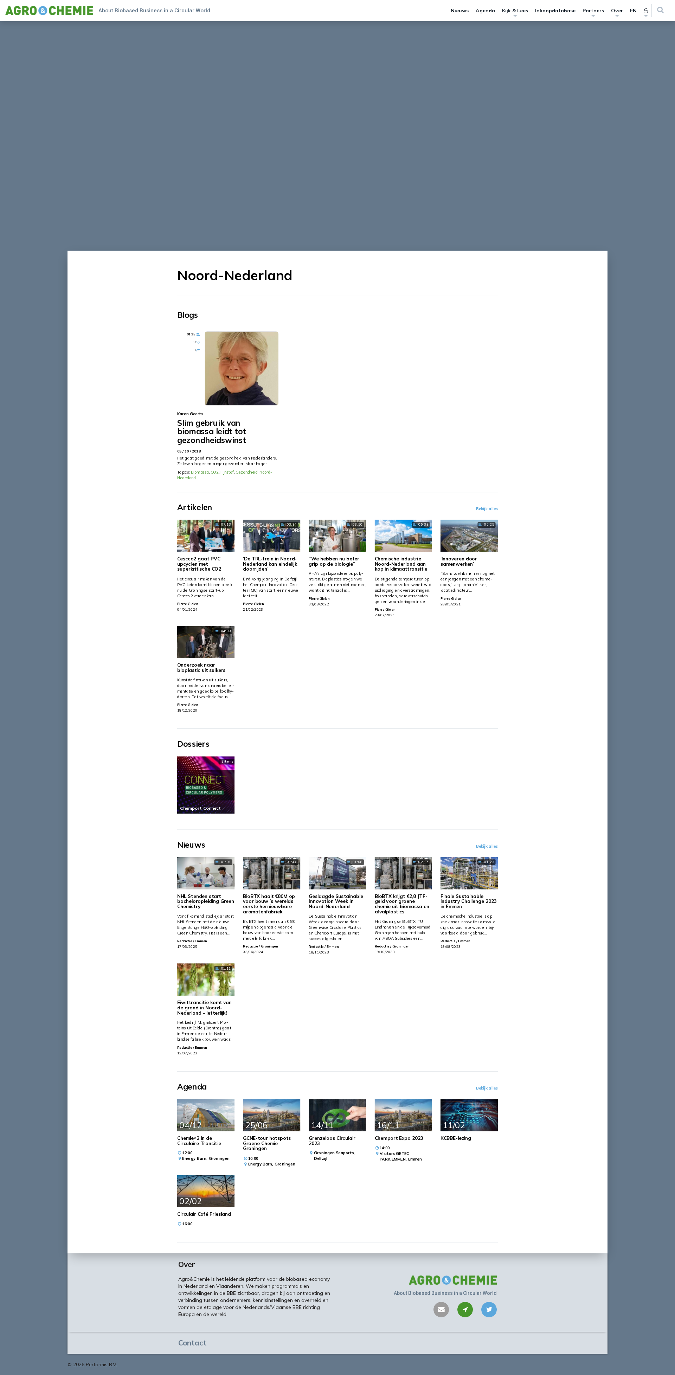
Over (617, 10)
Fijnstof (227, 472)
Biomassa (199, 472)
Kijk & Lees (515, 10)
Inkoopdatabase (555, 10)
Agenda (485, 10)
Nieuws (460, 10)
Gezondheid (246, 472)
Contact (192, 1342)
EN (633, 10)
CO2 (214, 472)
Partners (593, 10)
